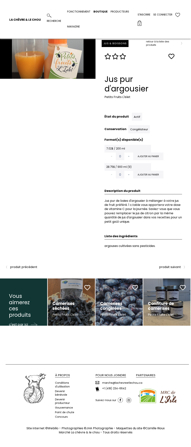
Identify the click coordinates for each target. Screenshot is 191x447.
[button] (139, 396)
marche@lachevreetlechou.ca (122, 383)
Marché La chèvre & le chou (79, 432)
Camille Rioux (155, 428)
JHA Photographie (99, 428)
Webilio (53, 428)
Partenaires (145, 375)
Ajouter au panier (148, 156)
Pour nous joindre (111, 375)
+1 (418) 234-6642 (114, 388)
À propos (62, 375)
